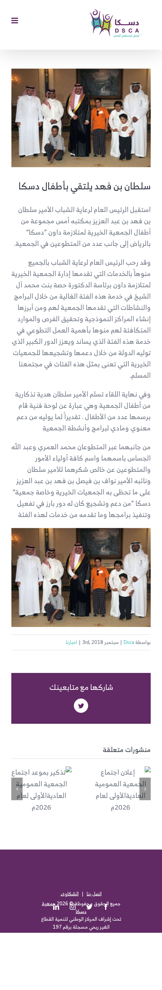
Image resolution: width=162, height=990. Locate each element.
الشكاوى (70, 893)
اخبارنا (71, 642)
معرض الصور (41, 800)
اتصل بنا (94, 893)
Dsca (129, 642)
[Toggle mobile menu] (15, 20)
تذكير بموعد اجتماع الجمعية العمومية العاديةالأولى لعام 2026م (43, 779)
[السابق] (17, 789)
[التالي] (145, 789)
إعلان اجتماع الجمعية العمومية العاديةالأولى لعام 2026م (122, 779)
